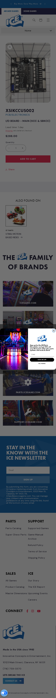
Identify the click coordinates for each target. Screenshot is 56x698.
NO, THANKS (41, 363)
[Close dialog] (53, 330)
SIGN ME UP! (42, 359)
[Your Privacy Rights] (4, 693)
